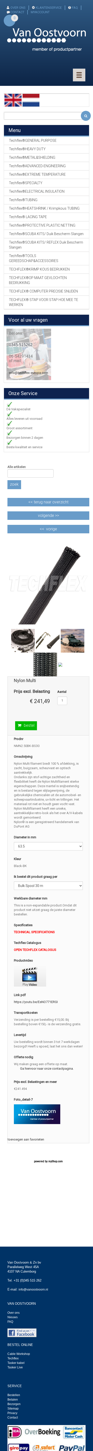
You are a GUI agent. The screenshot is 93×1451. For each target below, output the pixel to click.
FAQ (75, 7)
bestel (29, 725)
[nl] (31, 100)
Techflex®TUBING (23, 200)
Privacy (12, 1413)
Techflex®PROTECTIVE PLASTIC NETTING (42, 225)
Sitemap (13, 1408)
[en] (13, 100)
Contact (12, 1417)
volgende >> (48, 515)
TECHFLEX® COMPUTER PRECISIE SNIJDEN (43, 291)
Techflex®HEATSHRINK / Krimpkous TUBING (44, 208)
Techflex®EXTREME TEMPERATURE (37, 174)
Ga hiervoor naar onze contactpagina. (47, 1068)
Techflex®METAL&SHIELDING (32, 157)
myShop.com (55, 1161)
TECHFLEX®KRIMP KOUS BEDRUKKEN (39, 269)
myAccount (40, 12)
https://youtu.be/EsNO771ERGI (36, 1002)
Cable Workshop (18, 1354)
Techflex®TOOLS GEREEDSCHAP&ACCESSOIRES (33, 258)
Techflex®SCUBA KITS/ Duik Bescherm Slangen (46, 234)
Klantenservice (49, 7)
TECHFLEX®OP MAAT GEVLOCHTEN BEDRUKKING (38, 280)
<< (48, 502)
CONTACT (17, 12)
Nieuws (12, 1317)
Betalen (12, 1399)
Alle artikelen (16, 467)
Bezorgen (14, 1404)
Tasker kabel (16, 1363)
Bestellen (13, 1395)
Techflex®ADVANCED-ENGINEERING (37, 166)
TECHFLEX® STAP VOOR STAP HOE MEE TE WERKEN (43, 302)
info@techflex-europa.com (28, 373)
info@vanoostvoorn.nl (33, 1289)
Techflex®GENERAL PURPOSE (33, 141)
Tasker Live (15, 1367)
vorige (51, 529)
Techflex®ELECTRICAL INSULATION (36, 191)
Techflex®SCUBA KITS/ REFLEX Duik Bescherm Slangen (46, 244)
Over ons (18, 7)
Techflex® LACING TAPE (28, 217)
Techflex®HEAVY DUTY (27, 149)
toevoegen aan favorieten (26, 1139)
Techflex (13, 1358)
